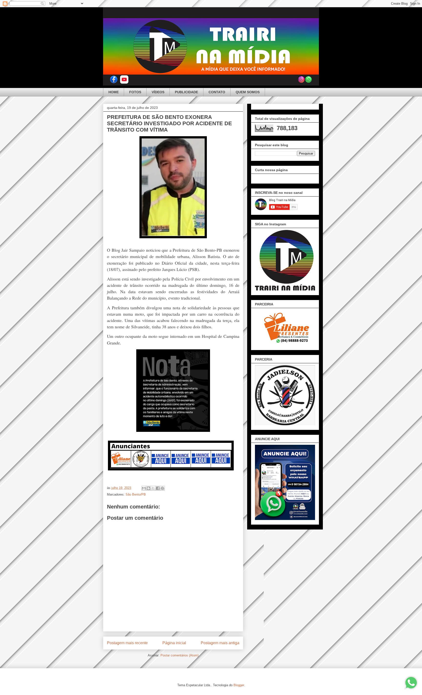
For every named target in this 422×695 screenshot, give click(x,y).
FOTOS (135, 92)
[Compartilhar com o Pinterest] (162, 488)
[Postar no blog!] (148, 488)
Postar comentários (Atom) (179, 655)
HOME (113, 92)
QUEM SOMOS (248, 92)
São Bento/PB (136, 494)
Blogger (238, 685)
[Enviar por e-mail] (143, 488)
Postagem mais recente (127, 643)
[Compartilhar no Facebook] (157, 488)
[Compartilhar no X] (153, 488)
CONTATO (217, 92)
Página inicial (174, 643)
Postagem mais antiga (220, 643)
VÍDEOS (158, 92)
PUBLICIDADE (186, 92)
